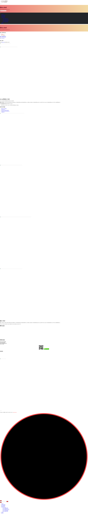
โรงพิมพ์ (2, 22)
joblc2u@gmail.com (5, 1)
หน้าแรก (2, 503)
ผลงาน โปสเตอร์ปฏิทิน (5, 510)
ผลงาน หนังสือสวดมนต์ (5, 19)
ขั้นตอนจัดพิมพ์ (3, 16)
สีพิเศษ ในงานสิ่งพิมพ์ (3, 108)
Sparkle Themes (15, 412)
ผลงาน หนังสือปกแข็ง (5, 18)
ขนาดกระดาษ (3, 109)
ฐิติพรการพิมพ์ (3, 7)
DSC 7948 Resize (3, 36)
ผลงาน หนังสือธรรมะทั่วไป (6, 509)
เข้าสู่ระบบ (3, 42)
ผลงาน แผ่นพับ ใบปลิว (5, 511)
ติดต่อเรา (2, 23)
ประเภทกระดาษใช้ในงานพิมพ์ (5, 110)
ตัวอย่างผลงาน (3, 17)
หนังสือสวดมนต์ (3, 504)
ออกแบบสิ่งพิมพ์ (3, 505)
